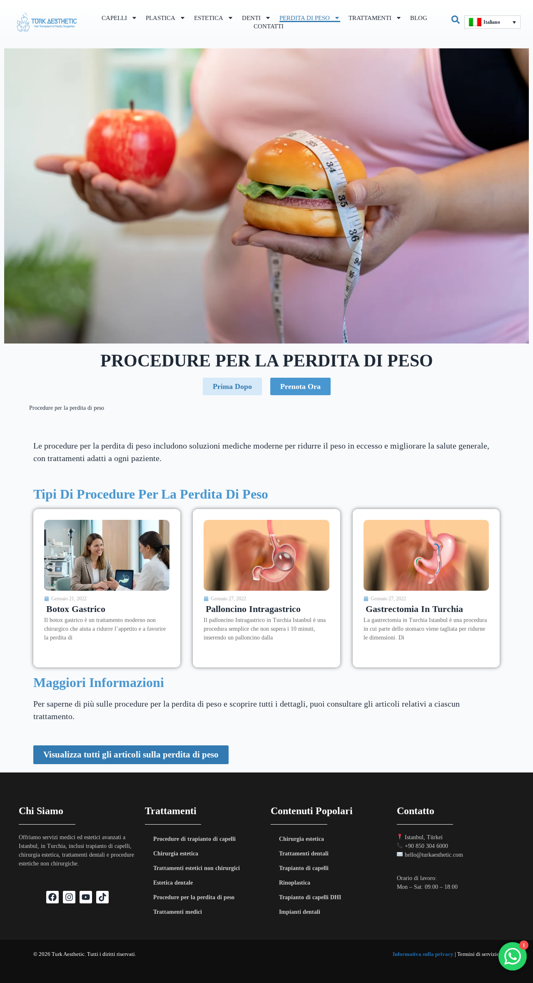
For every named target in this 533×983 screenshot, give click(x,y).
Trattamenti (370, 18)
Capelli (114, 18)
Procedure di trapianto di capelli (194, 839)
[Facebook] (52, 897)
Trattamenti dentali (304, 853)
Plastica (160, 18)
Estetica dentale (173, 883)
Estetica (208, 18)
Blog (418, 18)
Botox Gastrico (75, 609)
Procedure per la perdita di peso (193, 897)
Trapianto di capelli (304, 868)
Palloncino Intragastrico (253, 609)
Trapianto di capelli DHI (310, 897)
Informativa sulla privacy (423, 954)
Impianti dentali (299, 912)
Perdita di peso (304, 18)
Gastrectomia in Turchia (414, 609)
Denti (251, 18)
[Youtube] (86, 897)
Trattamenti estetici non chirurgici (196, 868)
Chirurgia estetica (175, 853)
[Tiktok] (102, 897)
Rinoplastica (294, 883)
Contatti (269, 26)
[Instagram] (69, 897)
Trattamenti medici (177, 912)
